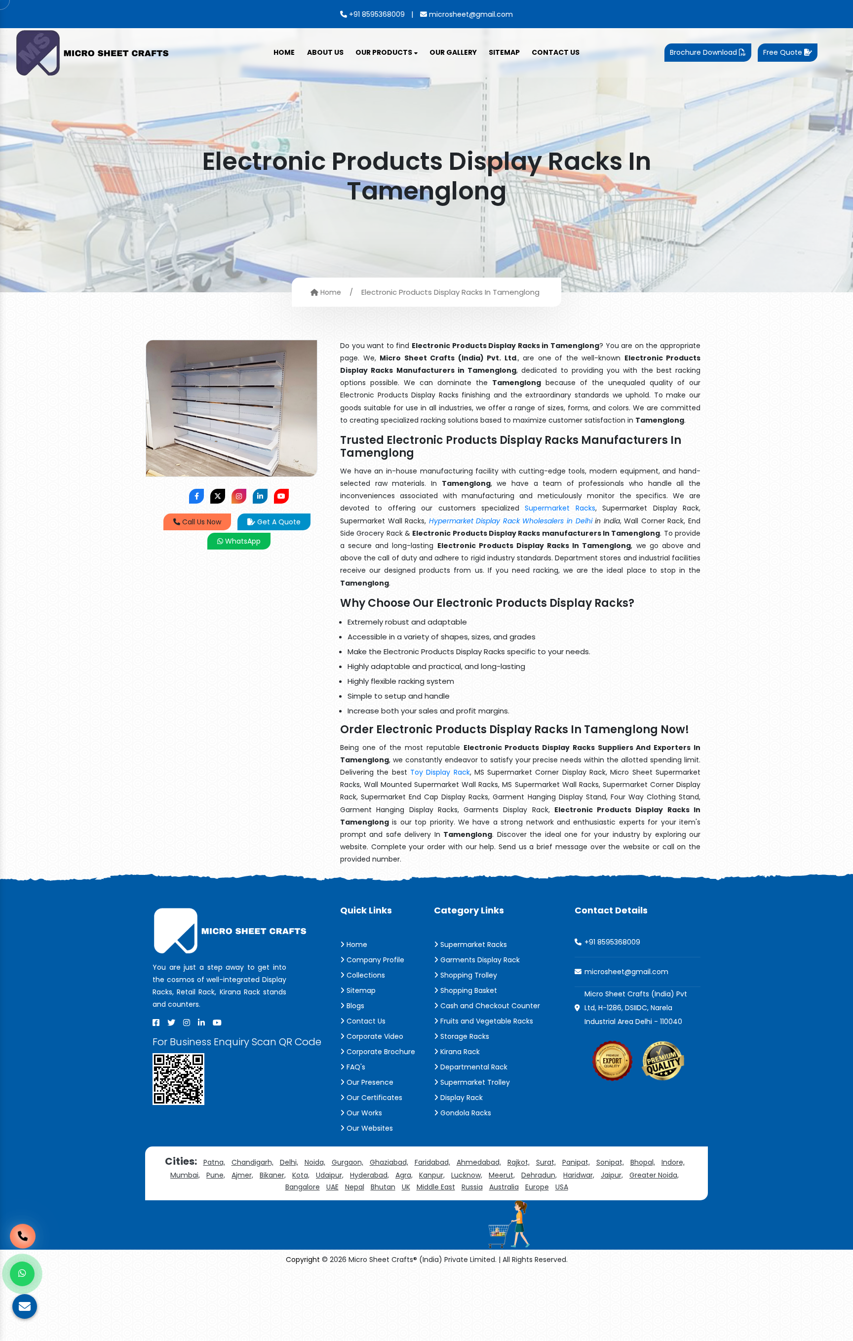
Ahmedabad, (479, 1162)
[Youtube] (217, 1022)
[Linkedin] (201, 1022)
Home (284, 52)
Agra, (404, 1175)
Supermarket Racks (560, 508)
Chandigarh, (252, 1162)
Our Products (384, 52)
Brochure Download (704, 52)
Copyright (303, 1259)
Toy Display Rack (440, 772)
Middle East (436, 1187)
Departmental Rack (472, 1067)
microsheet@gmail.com (470, 14)
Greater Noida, (654, 1175)
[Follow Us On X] (217, 496)
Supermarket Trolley (474, 1082)
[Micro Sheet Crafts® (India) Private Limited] (94, 52)
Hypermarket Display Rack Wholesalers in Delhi (510, 521)
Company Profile (374, 960)
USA (561, 1187)
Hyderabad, (369, 1175)
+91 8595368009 (376, 14)
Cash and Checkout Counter (489, 1006)
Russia (472, 1187)
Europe (537, 1187)
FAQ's (355, 1067)
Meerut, (502, 1175)
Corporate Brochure (380, 1052)
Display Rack (460, 1098)
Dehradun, (539, 1175)
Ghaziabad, (389, 1162)
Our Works (363, 1113)
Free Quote (783, 52)
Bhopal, (642, 1162)
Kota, (301, 1175)
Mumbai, (185, 1175)
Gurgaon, (347, 1162)
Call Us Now (200, 522)
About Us (325, 52)
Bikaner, (273, 1175)
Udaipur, (330, 1175)
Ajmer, (242, 1175)
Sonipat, (610, 1162)
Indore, (673, 1162)
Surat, (546, 1162)
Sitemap (504, 52)
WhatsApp (242, 541)
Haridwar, (578, 1175)
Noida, (315, 1162)
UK (406, 1187)
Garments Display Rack (479, 960)
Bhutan (383, 1187)
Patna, (214, 1162)
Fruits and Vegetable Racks (485, 1021)
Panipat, (576, 1162)
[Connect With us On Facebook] (196, 496)
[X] (171, 1022)
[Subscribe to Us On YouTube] (281, 496)
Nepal (354, 1187)
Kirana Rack (459, 1052)
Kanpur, (432, 1175)
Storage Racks (463, 1036)
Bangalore (302, 1187)
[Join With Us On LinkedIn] (260, 496)
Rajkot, (518, 1162)
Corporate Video (374, 1036)
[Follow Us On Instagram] (239, 496)
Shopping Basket (467, 990)
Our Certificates (373, 1098)
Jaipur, (612, 1175)
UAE (332, 1187)
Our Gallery (453, 52)
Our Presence (369, 1082)
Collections (365, 975)
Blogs (354, 1006)
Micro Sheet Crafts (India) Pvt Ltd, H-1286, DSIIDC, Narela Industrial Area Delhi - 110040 (635, 1007)
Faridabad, (432, 1162)
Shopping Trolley (467, 975)
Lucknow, (466, 1175)
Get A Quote (278, 522)
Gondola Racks (464, 1113)
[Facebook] (156, 1022)
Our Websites (369, 1128)
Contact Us (556, 52)
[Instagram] (186, 1022)
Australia (504, 1187)
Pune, (215, 1175)
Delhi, (289, 1162)
